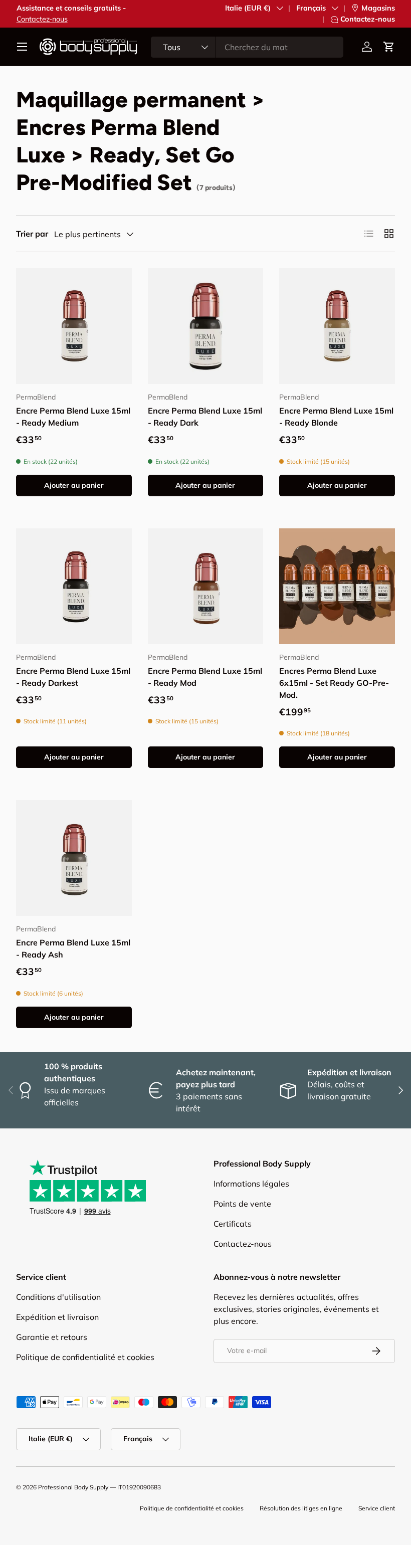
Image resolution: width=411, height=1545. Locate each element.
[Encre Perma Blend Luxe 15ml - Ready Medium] (74, 326)
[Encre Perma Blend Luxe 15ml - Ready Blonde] (337, 326)
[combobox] (247, 47)
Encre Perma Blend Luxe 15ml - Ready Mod (205, 677)
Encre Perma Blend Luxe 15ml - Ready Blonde (336, 417)
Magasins (378, 8)
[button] (389, 47)
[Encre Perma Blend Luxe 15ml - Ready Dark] (206, 326)
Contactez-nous (42, 19)
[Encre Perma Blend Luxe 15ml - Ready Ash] (74, 858)
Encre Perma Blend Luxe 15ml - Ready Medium (73, 417)
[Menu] (22, 47)
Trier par (32, 234)
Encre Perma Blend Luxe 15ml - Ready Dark (205, 417)
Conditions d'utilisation (58, 1297)
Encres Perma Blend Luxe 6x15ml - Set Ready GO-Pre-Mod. (334, 683)
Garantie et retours (51, 1337)
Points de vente (242, 1204)
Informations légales (251, 1184)
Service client (376, 1508)
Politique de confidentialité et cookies (85, 1357)
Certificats (233, 1224)
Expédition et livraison (57, 1317)
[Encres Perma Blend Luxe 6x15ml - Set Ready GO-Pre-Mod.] (337, 586)
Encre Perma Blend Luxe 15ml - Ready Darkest (73, 677)
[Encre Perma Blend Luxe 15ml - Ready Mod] (206, 586)
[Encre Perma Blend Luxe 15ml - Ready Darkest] (74, 586)
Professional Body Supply (73, 1487)
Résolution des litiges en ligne (301, 1508)
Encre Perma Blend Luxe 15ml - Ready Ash (73, 948)
